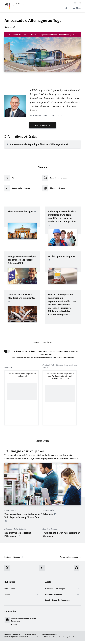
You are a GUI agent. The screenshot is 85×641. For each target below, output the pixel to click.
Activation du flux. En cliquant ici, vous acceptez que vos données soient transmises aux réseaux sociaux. (46, 352)
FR (80, 3)
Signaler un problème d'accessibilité (16, 637)
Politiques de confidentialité (63, 358)
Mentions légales (30, 635)
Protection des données (12, 635)
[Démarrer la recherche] (65, 7)
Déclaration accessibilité (49, 635)
